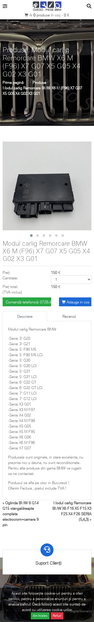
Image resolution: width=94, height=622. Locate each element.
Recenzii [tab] (69, 316)
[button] (31, 235)
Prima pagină (13, 82)
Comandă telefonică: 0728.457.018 (28, 302)
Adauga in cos (78, 302)
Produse (39, 82)
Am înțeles (40, 616)
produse (42, 15)
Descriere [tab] (25, 316)
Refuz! (57, 616)
